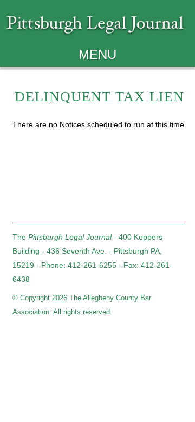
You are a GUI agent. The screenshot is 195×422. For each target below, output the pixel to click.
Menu (97, 54)
